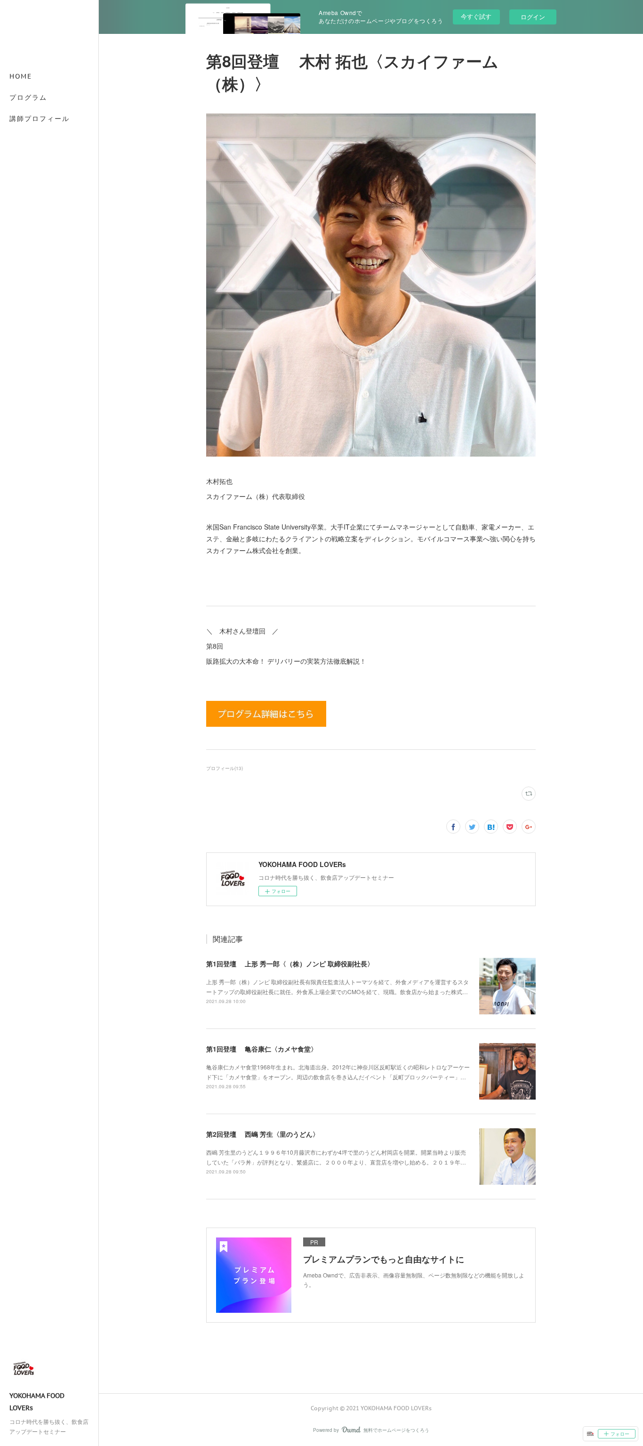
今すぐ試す (476, 16)
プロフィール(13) (224, 768)
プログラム (28, 97)
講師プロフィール (39, 118)
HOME (20, 76)
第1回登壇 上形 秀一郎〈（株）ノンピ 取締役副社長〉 (290, 963)
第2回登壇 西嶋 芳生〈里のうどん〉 (262, 1134)
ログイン (533, 16)
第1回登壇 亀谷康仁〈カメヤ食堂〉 (261, 1048)
